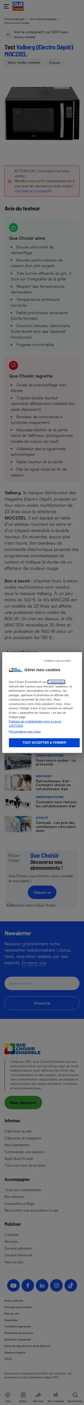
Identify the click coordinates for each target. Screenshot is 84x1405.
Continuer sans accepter (57, 660)
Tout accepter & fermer (44, 742)
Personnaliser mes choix (25, 731)
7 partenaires (56, 682)
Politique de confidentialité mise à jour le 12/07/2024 (35, 724)
